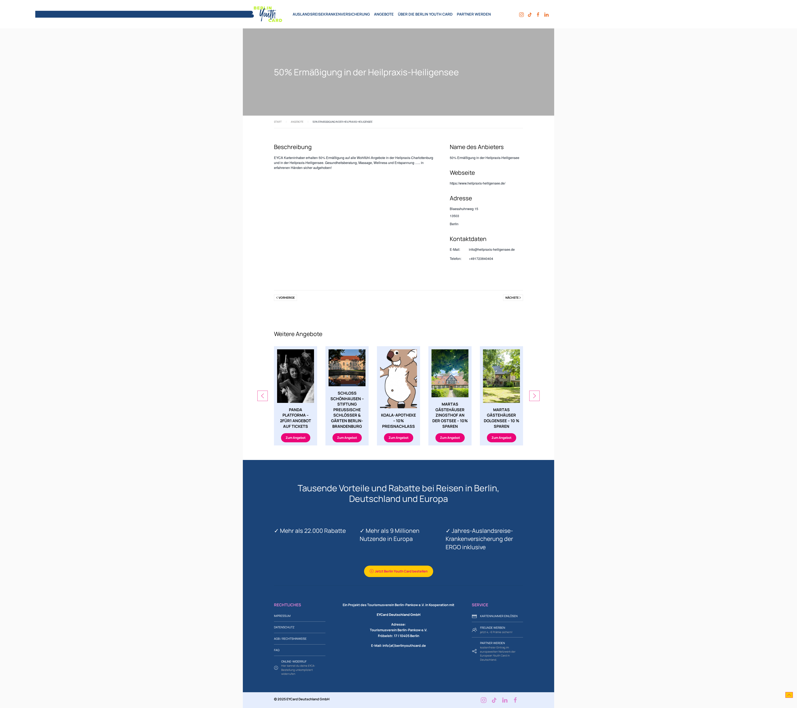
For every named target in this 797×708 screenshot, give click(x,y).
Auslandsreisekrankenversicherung (331, 14)
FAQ (276, 650)
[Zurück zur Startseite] (267, 14)
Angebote (384, 14)
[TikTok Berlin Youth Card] (529, 14)
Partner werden (474, 14)
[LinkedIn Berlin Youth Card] (546, 14)
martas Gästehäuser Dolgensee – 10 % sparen (501, 418)
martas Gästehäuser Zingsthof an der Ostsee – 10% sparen (450, 415)
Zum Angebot (296, 437)
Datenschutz (284, 627)
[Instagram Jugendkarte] (483, 700)
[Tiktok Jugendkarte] (494, 700)
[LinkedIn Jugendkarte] (505, 700)
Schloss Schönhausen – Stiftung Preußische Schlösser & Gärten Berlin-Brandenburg (347, 409)
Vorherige (287, 298)
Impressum (282, 616)
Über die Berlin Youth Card (425, 14)
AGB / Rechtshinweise (290, 639)
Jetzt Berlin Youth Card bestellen (401, 571)
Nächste (512, 298)
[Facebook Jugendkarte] (515, 700)
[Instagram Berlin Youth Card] (521, 14)
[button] (262, 396)
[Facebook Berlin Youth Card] (538, 14)
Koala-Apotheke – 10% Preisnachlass (398, 421)
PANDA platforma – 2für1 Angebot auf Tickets (295, 418)
